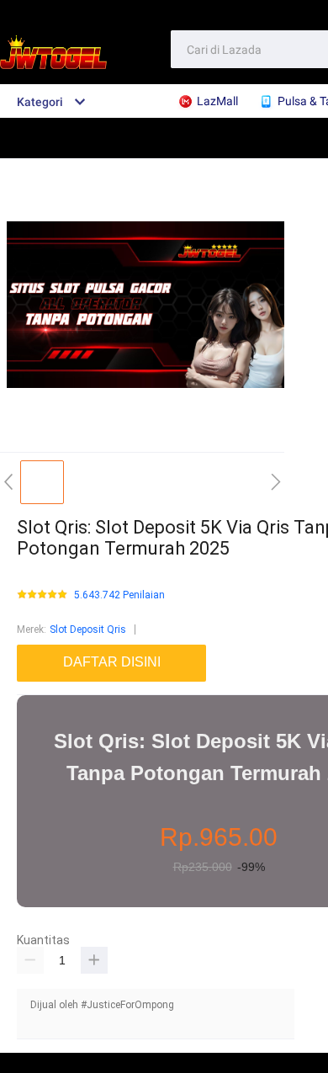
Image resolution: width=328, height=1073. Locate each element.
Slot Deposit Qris (88, 629)
